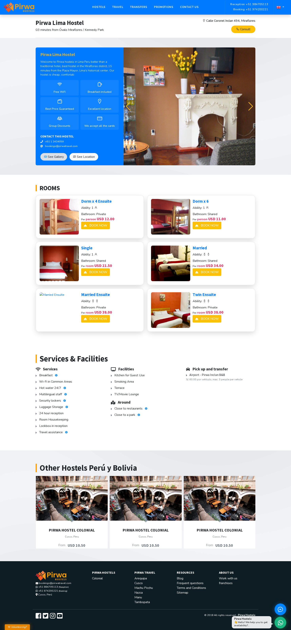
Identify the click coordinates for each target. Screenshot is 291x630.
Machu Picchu (143, 588)
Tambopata (142, 602)
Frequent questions (190, 583)
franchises (226, 583)
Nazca (138, 592)
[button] (250, 106)
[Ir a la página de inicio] (19, 7)
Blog (180, 578)
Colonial (97, 578)
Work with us (228, 578)
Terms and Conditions (191, 588)
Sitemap (182, 592)
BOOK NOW (97, 225)
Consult (244, 29)
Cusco (138, 583)
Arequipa (140, 578)
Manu (138, 597)
